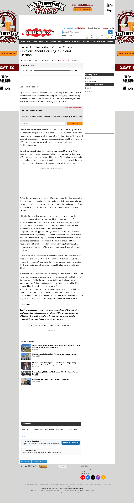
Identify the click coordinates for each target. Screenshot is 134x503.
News (35, 41)
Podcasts (105, 28)
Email (64, 466)
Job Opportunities (44, 484)
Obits (47, 41)
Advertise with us (70, 28)
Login (60, 466)
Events (53, 41)
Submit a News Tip (39, 461)
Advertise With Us (34, 484)
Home (23, 41)
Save (75, 60)
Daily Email (82, 28)
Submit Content (94, 28)
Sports (41, 41)
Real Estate (101, 41)
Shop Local (76, 41)
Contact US (72, 484)
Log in (64, 35)
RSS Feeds (86, 484)
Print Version (25, 461)
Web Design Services (63, 484)
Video (29, 41)
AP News (67, 41)
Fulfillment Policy (107, 484)
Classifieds (85, 41)
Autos (93, 41)
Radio (112, 28)
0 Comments (64, 60)
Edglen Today (72, 486)
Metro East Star (64, 486)
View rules (23, 436)
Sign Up (71, 35)
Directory (110, 41)
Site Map (79, 484)
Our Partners (54, 484)
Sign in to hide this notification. (73, 107)
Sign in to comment (71, 443)
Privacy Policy (98, 484)
